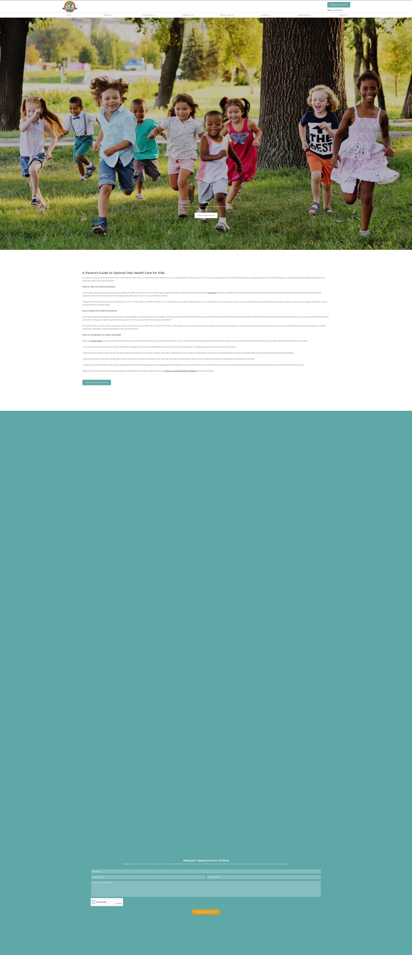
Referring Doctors (304, 15)
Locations (264, 15)
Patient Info (187, 15)
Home (69, 15)
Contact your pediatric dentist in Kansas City (180, 371)
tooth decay (212, 293)
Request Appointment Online (96, 382)
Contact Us (343, 15)
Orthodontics (147, 15)
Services (107, 15)
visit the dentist (96, 341)
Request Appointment (339, 5)
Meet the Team (225, 15)
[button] (107, 15)
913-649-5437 (337, 10)
